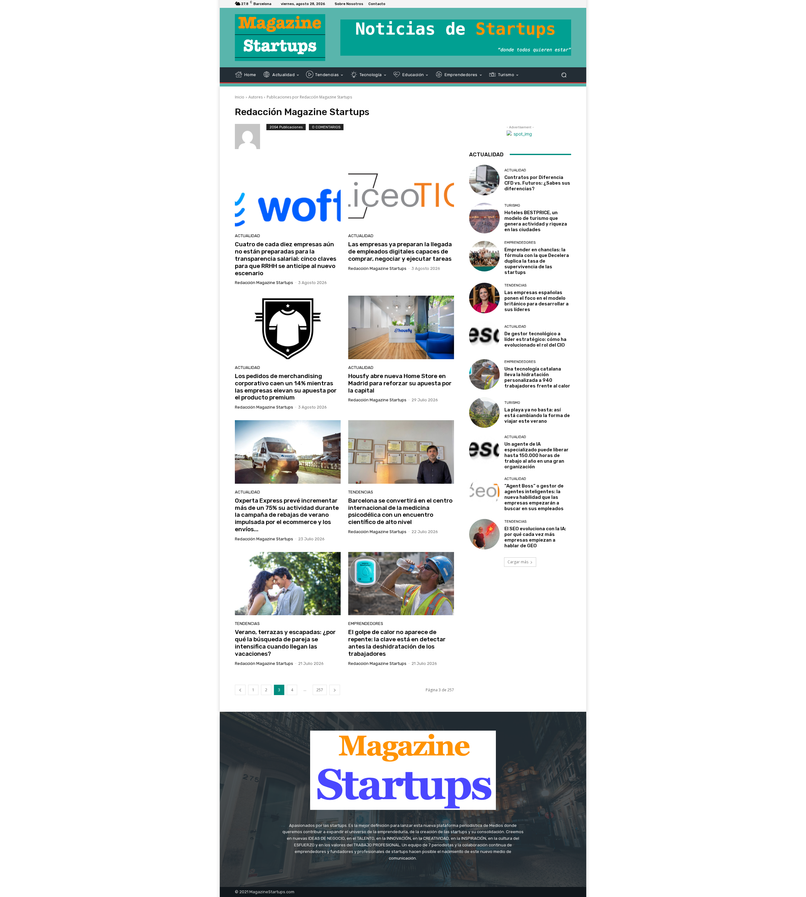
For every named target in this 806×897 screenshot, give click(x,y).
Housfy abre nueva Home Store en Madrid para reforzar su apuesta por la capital (399, 383)
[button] (563, 74)
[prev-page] (240, 690)
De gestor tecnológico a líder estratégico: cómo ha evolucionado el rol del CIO (535, 339)
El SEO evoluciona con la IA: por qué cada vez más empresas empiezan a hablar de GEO (535, 537)
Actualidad (247, 236)
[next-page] (334, 690)
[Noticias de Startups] (280, 37)
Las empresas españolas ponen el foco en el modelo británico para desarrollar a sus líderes (536, 301)
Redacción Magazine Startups (264, 282)
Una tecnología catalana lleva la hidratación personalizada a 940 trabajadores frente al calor (537, 377)
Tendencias (360, 492)
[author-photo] (250, 136)
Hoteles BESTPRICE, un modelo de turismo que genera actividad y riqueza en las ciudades (535, 221)
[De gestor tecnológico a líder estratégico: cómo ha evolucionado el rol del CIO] (484, 336)
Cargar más (518, 562)
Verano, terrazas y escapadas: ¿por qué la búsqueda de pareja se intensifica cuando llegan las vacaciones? (285, 642)
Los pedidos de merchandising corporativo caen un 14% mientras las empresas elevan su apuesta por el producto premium (286, 386)
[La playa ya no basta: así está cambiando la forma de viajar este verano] (484, 412)
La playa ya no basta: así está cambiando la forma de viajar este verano (537, 415)
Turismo (512, 205)
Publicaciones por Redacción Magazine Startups (309, 97)
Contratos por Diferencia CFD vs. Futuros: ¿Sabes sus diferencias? (537, 183)
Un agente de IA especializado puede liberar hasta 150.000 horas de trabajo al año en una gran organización (536, 455)
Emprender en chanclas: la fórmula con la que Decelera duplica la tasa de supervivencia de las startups (536, 261)
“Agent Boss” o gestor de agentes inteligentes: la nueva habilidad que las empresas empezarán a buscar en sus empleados (534, 497)
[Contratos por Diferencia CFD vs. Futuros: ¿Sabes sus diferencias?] (484, 180)
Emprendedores (365, 623)
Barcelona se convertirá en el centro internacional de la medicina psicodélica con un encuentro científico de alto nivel (400, 511)
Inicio (239, 97)
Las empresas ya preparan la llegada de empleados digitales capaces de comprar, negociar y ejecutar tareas (400, 251)
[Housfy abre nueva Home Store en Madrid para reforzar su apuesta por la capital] (401, 327)
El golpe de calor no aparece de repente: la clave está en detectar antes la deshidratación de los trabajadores (397, 642)
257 (319, 690)
